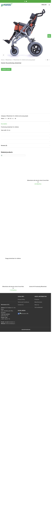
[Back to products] (47, 60)
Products (37, 299)
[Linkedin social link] (12, 118)
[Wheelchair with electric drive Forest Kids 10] (38, 167)
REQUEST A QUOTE (6, 69)
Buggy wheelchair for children (13, 258)
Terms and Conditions (23, 302)
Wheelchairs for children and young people (24, 60)
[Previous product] (46, 60)
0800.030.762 (4, 315)
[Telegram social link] (15, 118)
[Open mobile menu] (49, 4)
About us (37, 304)
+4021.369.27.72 (5, 319)
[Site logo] (6, 4)
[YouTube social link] (26, 1)
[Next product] (49, 60)
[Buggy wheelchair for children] (13, 206)
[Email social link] (9, 118)
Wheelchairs (9, 60)
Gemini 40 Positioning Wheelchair (38, 286)
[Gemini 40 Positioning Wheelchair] (38, 273)
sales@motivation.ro (9, 322)
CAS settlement (39, 307)
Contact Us (20, 304)
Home (2, 60)
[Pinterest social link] (10, 118)
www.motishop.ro (10, 323)
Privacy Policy (21, 299)
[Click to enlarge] (3, 55)
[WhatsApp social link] (14, 118)
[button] (49, 36)
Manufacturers (38, 302)
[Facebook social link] (24, 1)
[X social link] (7, 118)
